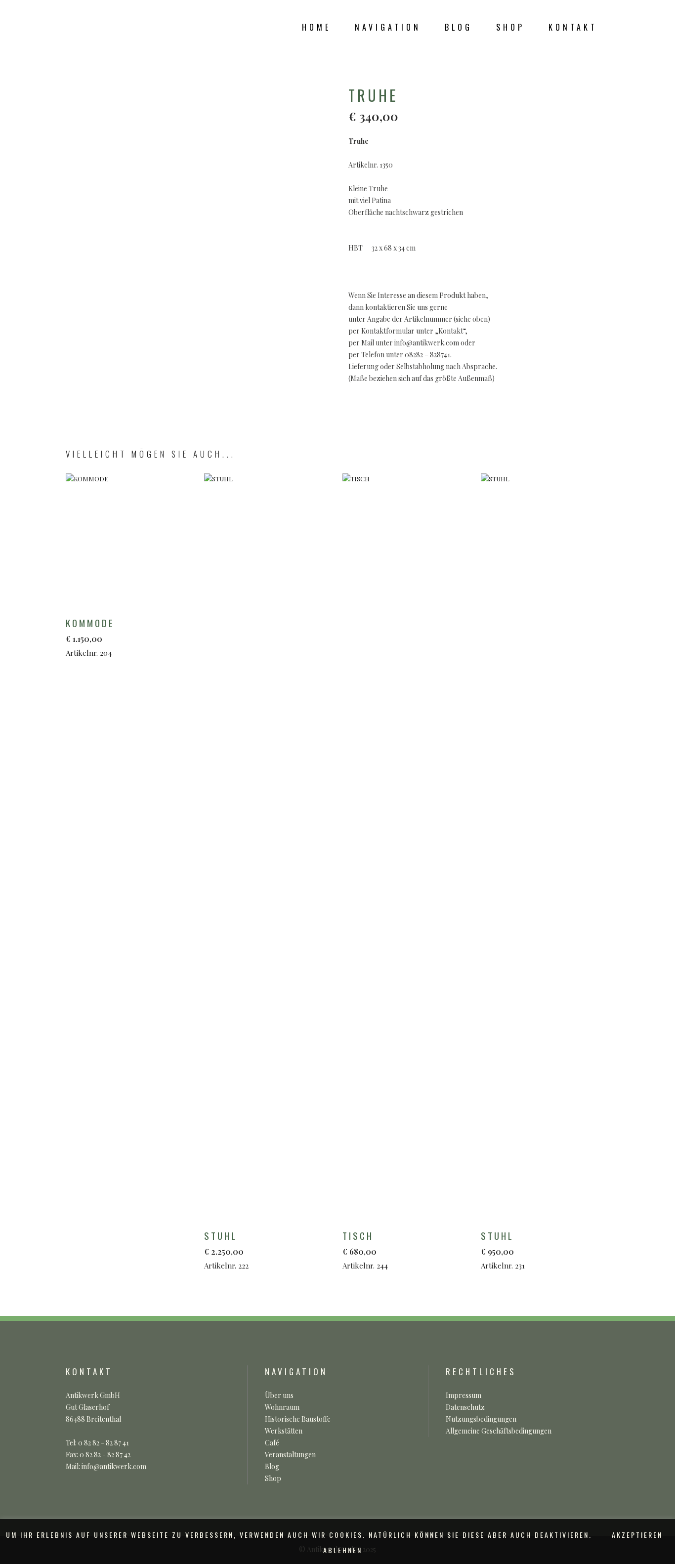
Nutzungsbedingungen (481, 1419)
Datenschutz (465, 1407)
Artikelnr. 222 (226, 1249)
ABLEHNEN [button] (342, 1550)
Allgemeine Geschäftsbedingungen (498, 1431)
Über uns (279, 1395)
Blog (272, 1466)
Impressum (463, 1395)
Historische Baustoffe (298, 1419)
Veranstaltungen (290, 1454)
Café (272, 1442)
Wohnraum (282, 1407)
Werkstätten (283, 1431)
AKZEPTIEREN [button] (637, 1534)
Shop (273, 1478)
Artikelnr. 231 (503, 1249)
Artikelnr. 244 (365, 1249)
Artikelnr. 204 (90, 637)
